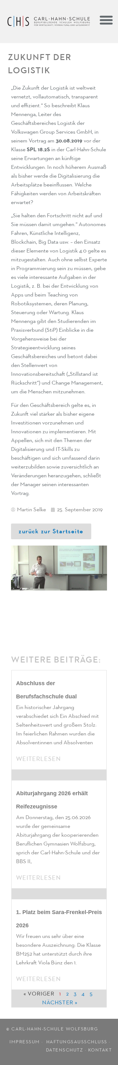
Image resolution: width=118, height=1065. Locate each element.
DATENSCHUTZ (64, 1050)
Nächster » (60, 1003)
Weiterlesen (38, 759)
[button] (106, 20)
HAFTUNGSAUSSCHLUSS (76, 1042)
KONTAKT (100, 1050)
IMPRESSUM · (26, 1042)
